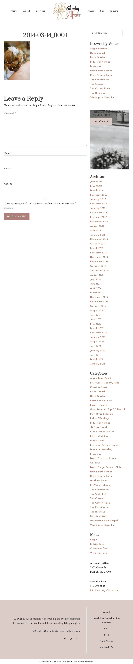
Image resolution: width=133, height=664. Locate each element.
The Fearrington (99, 507)
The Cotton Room (100, 88)
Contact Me (107, 647)
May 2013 (95, 324)
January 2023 (98, 199)
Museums (95, 66)
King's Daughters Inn (102, 432)
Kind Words (106, 641)
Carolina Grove (99, 387)
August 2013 (97, 310)
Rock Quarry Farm (101, 75)
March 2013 (97, 328)
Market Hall (97, 441)
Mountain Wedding (101, 449)
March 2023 (97, 190)
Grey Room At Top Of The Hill (107, 409)
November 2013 (99, 302)
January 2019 (98, 208)
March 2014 (97, 293)
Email (8, 168)
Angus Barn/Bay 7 (100, 378)
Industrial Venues (100, 62)
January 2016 (98, 235)
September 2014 (99, 270)
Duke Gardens (98, 57)
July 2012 (95, 346)
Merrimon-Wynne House (104, 445)
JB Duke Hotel (98, 427)
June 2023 (96, 181)
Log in (93, 540)
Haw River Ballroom (101, 414)
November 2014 (99, 261)
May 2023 (96, 186)
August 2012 (97, 341)
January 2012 (98, 350)
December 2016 (99, 221)
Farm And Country (101, 400)
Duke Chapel (97, 53)
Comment (10, 112)
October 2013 (98, 306)
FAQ (106, 629)
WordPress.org (98, 553)
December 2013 (99, 297)
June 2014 (95, 284)
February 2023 (98, 195)
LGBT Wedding (99, 436)
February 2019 (98, 204)
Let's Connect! (101, 121)
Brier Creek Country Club (104, 383)
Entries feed (97, 544)
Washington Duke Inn (102, 97)
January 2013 (97, 337)
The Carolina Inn (99, 80)
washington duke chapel (104, 521)
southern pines (98, 480)
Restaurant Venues (101, 71)
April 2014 (96, 288)
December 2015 (99, 239)
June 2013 (95, 319)
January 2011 (97, 364)
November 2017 (99, 213)
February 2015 (98, 253)
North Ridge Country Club (105, 467)
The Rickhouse (98, 93)
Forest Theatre (98, 405)
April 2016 (96, 230)
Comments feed (99, 548)
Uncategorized (98, 516)
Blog (106, 635)
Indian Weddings (99, 418)
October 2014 (98, 266)
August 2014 (97, 275)
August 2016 (97, 226)
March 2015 (97, 248)
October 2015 (98, 244)
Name (8, 153)
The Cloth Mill (98, 494)
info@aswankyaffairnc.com (104, 590)
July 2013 (95, 315)
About (106, 612)
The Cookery (97, 84)
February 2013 (98, 333)
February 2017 (98, 217)
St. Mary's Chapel (100, 485)
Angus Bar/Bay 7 (100, 48)
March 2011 (96, 359)
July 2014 (95, 279)
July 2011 (95, 355)
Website (8, 183)
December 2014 (99, 257)
